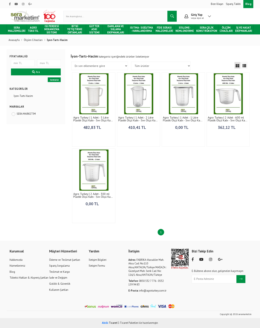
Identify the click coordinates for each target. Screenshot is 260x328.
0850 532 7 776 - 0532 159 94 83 (146, 282)
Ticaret (109, 323)
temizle (54, 79)
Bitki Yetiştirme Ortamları (74, 29)
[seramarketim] (33, 16)
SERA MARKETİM (26, 113)
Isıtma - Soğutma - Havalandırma (141, 29)
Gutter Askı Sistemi (94, 29)
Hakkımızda (16, 260)
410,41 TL (137, 127)
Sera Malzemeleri (16, 29)
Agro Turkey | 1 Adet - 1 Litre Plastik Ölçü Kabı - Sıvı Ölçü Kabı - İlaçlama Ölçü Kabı (182, 119)
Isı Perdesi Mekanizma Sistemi (51, 29)
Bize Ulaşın (217, 4)
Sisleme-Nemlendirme (185, 29)
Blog (248, 4)
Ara (37, 72)
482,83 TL (92, 127)
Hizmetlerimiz (17, 265)
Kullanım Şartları (58, 290)
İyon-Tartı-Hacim (23, 96)
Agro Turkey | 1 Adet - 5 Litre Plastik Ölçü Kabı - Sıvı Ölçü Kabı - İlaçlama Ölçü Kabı (93, 119)
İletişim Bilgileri (97, 260)
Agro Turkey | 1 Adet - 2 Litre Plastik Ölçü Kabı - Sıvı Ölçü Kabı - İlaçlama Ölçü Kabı (138, 119)
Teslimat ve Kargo (59, 272)
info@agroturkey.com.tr (147, 290)
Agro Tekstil (33, 29)
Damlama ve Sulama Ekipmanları (115, 29)
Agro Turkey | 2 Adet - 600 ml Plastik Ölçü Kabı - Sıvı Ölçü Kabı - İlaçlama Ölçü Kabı (227, 119)
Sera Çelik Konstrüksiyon (206, 29)
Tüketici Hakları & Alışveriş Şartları (29, 277)
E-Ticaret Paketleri (128, 323)
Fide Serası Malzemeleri (164, 29)
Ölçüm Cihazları (226, 29)
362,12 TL (227, 127)
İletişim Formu (97, 265)
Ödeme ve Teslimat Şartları (64, 260)
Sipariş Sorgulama (59, 265)
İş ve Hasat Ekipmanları (243, 29)
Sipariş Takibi (233, 4)
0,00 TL (182, 127)
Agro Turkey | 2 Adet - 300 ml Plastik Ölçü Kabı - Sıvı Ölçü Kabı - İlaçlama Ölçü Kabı (93, 195)
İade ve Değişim (58, 277)
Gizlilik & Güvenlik (59, 283)
